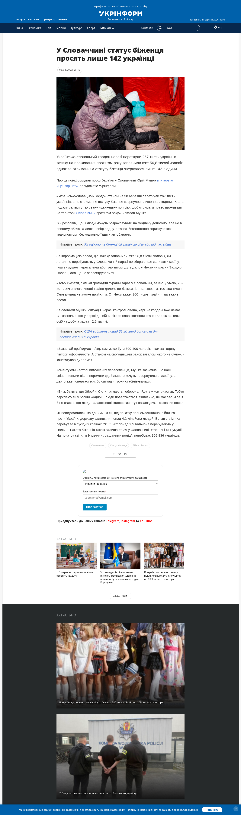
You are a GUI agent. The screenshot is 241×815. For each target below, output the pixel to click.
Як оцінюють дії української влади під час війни (127, 244)
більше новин (120, 596)
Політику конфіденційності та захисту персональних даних (162, 809)
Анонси (62, 19)
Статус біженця (118, 445)
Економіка (34, 28)
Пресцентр (49, 19)
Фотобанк (34, 19)
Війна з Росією (140, 445)
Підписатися (94, 506)
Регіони (61, 28)
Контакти (147, 28)
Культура (76, 28)
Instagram (128, 521)
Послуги (20, 19)
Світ (48, 28)
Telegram (112, 521)
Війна (19, 28)
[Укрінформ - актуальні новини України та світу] (120, 13)
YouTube (146, 521)
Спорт (91, 28)
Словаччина (97, 445)
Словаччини (85, 213)
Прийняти (212, 809)
